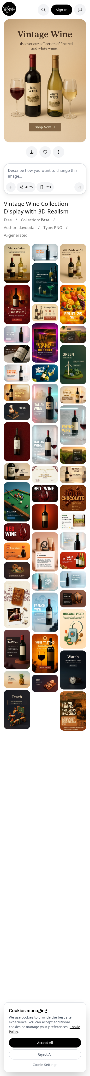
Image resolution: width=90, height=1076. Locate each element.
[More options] (58, 152)
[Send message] (79, 187)
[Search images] (43, 10)
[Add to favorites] (45, 152)
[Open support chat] (80, 10)
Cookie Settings (45, 1064)
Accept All (45, 1042)
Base (45, 220)
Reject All (45, 1054)
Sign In (61, 9)
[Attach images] (11, 187)
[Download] (31, 152)
